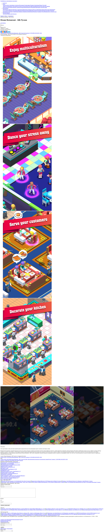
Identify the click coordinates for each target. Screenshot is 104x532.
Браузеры (52, 10)
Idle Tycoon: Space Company (6, 478)
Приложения (9, 519)
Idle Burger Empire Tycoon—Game (7, 472)
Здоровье (39, 11)
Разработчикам (3, 520)
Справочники (16, 11)
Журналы (24, 10)
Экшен (4, 6)
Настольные (21, 5)
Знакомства (25, 11)
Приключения (24, 7)
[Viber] (6, 32)
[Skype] (8, 32)
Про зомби (30, 6)
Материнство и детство (49, 11)
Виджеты (14, 13)
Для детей (44, 5)
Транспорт (10, 11)
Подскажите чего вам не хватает (16, 460)
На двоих (20, 6)
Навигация (24, 9)
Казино (28, 7)
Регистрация (9, 528)
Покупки (45, 10)
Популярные (47, 6)
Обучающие (33, 7)
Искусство (47, 9)
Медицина (20, 10)
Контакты (9, 520)
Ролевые (32, 5)
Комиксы (21, 11)
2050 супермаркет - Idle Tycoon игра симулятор (10, 476)
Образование (52, 9)
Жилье (10, 10)
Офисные (11, 9)
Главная (2, 15)
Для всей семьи (44, 7)
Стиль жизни (15, 10)
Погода (34, 9)
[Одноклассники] (3, 32)
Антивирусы (30, 9)
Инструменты (35, 10)
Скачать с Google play (4, 460)
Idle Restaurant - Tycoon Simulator (7, 463)
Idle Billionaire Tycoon (4, 470)
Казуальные (10, 7)
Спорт (55, 11)
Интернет (15, 9)
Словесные (18, 7)
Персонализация (15, 519)
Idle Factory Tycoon (4, 468)
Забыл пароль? (3, 528)
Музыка (14, 7)
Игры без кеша (41, 6)
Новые (40, 5)
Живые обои (9, 13)
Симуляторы (12, 5)
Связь (37, 9)
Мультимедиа (6, 9)
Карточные (5, 7)
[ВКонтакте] (1, 32)
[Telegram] (9, 32)
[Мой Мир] (4, 32)
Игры (6, 15)
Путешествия (40, 10)
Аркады (4, 5)
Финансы (35, 11)
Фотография (29, 10)
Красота (43, 9)
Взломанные (35, 6)
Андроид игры (3, 519)
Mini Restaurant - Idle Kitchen (6, 474)
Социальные (19, 9)
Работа (48, 10)
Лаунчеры (5, 13)
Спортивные (36, 5)
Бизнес (40, 9)
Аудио (42, 11)
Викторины (38, 7)
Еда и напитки (6, 10)
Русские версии (25, 6)
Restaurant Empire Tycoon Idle (6, 465)
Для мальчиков (9, 6)
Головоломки (27, 5)
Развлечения (30, 11)
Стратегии (17, 5)
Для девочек (15, 6)
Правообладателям (4, 521)
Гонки (7, 5)
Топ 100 (21, 519)
